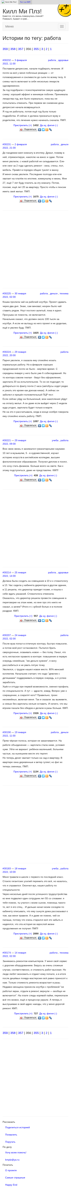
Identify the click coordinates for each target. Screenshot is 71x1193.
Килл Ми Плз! (22, 11)
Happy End (11, 1184)
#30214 (7, 572)
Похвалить (11, 1134)
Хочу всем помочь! (15, 1152)
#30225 (7, 293)
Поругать (10, 1141)
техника (64, 293)
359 (5, 49)
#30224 (7, 351)
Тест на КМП (25, 2)
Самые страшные (15, 1177)
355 (36, 49)
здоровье (63, 60)
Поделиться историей (17, 1127)
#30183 (7, 868)
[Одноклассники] (47, 128)
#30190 (7, 732)
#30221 (7, 440)
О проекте (11, 1170)
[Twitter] (43, 128)
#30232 (7, 60)
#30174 (7, 952)
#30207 (7, 635)
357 (20, 49)
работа (52, 60)
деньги (64, 144)
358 (13, 49)
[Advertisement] (35, 249)
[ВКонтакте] (40, 128)
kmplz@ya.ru (12, 1159)
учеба (55, 440)
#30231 (7, 144)
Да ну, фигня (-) (49, 125)
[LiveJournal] (50, 128)
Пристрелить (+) (22, 125)
